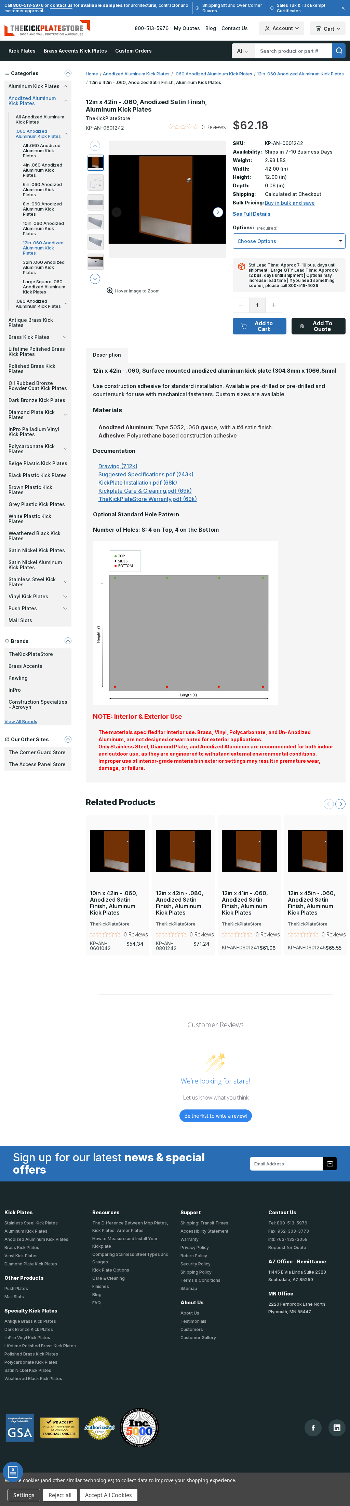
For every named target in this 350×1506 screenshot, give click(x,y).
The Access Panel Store (37, 764)
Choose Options (117, 839)
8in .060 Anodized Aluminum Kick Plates (42, 209)
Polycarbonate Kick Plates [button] (32, 448)
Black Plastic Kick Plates (38, 475)
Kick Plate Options (110, 1270)
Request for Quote (287, 1247)
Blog (210, 28)
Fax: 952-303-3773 (288, 1231)
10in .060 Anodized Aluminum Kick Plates (43, 228)
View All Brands (20, 721)
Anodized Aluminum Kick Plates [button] (32, 100)
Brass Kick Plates (21, 1247)
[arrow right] (218, 212)
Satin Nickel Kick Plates (37, 550)
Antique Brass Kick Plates (31, 322)
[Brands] (68, 640)
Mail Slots (20, 620)
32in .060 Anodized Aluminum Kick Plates (44, 267)
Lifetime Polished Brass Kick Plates (37, 351)
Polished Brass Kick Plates (32, 368)
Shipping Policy (196, 1272)
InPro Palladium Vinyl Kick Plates (34, 431)
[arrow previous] (95, 146)
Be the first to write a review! (216, 1116)
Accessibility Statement (204, 1231)
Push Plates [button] (23, 608)
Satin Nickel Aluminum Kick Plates (35, 564)
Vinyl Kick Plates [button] (28, 596)
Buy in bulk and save (290, 203)
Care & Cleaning (108, 1278)
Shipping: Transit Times (204, 1222)
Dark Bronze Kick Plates (37, 400)
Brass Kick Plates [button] (29, 337)
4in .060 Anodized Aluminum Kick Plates (42, 170)
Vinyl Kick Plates (21, 1255)
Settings (24, 1495)
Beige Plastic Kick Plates (38, 463)
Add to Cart (264, 326)
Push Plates (16, 1288)
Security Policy (195, 1263)
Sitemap (188, 1288)
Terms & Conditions (200, 1280)
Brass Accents (25, 666)
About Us (189, 1313)
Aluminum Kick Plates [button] (34, 86)
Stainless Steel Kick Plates (31, 1222)
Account (283, 28)
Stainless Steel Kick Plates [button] (32, 581)
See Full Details (252, 214)
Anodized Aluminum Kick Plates (36, 1239)
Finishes (100, 1286)
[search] (339, 50)
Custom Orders (133, 51)
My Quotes (187, 28)
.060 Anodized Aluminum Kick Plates (38, 133)
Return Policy (193, 1255)
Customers (191, 1329)
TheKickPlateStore (31, 654)
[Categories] (68, 73)
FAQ (96, 1302)
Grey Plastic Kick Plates (37, 504)
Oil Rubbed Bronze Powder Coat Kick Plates (38, 385)
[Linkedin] (337, 1427)
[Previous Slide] (329, 804)
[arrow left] (116, 212)
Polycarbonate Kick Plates (30, 1362)
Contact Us (234, 28)
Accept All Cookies (108, 1495)
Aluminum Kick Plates (26, 1231)
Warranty (189, 1239)
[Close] (342, 8)
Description (107, 355)
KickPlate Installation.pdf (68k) (137, 482)
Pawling (18, 678)
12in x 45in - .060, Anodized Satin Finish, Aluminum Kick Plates (311, 903)
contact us (61, 5)
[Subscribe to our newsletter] (330, 1164)
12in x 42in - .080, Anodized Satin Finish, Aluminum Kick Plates (179, 903)
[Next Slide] (340, 804)
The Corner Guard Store (37, 752)
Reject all (60, 1495)
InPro (15, 690)
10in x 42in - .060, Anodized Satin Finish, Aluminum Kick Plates (114, 903)
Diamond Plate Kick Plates (30, 1263)
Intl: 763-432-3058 (288, 1239)
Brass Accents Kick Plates (75, 51)
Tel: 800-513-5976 (287, 1222)
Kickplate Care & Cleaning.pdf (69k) (145, 490)
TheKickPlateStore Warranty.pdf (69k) (147, 499)
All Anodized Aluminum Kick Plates (40, 119)
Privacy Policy (194, 1247)
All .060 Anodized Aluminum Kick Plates (41, 150)
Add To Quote (322, 326)
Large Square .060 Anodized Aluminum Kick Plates (44, 287)
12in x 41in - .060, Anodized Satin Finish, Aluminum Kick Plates (245, 903)
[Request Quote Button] (13, 1472)
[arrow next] (95, 279)
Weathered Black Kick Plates (34, 535)
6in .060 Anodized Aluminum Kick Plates (42, 189)
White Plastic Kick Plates (30, 518)
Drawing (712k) (117, 466)
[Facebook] (313, 1427)
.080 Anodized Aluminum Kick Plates (38, 303)
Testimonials (193, 1321)
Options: (255, 228)
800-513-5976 (28, 5)
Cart (329, 29)
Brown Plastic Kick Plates (30, 489)
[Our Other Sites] (68, 739)
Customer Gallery (198, 1337)
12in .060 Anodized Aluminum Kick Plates (43, 248)
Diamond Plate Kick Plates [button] (32, 414)
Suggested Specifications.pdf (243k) (145, 474)
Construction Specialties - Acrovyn (38, 704)
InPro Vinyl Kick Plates (27, 1337)
